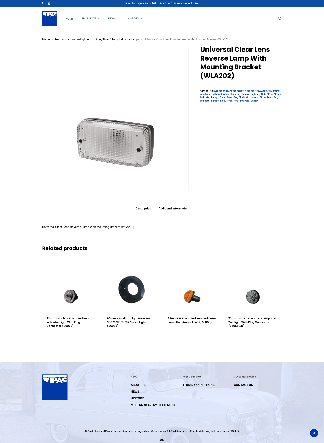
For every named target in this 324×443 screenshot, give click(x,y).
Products (60, 39)
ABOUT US (138, 385)
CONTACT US (243, 385)
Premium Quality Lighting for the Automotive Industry (162, 3)
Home (46, 39)
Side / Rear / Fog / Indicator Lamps (117, 39)
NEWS (135, 391)
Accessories (221, 90)
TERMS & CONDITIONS (198, 385)
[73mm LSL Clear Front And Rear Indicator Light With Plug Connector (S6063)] (71, 284)
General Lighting (250, 94)
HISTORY (137, 398)
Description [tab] (143, 208)
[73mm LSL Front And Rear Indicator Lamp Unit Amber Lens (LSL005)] (192, 284)
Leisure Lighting (80, 39)
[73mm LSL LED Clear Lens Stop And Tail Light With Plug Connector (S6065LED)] (253, 284)
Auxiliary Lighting (270, 90)
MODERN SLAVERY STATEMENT (153, 405)
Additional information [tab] (173, 208)
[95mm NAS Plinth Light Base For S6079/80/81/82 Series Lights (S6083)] (131, 284)
